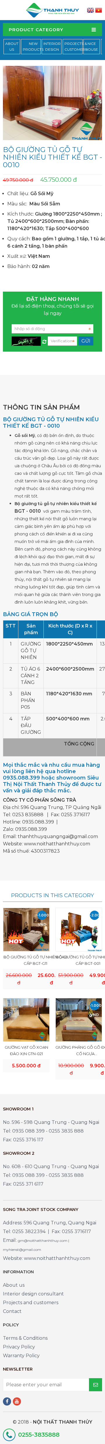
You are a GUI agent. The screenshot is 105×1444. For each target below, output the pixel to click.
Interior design (52, 46)
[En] (90, 10)
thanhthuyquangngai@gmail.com (58, 836)
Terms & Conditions (25, 1338)
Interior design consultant (33, 1294)
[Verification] (44, 340)
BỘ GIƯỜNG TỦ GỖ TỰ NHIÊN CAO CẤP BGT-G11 (36, 960)
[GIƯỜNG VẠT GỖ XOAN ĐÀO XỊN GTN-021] (26, 1019)
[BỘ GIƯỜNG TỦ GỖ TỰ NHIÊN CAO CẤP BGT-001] (79, 929)
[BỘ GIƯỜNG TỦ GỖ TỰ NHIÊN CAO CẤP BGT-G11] (26, 929)
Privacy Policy (19, 1347)
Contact (12, 1311)
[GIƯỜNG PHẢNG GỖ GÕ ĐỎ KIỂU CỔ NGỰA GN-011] (79, 1019)
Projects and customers (30, 1302)
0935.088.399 (38, 822)
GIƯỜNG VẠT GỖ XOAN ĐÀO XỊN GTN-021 (26, 1050)
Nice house (91, 46)
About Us (11, 46)
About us (13, 1285)
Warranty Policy (21, 1355)
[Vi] (98, 10)
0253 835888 (27, 814)
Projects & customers (75, 46)
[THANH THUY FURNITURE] (52, 10)
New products (33, 46)
